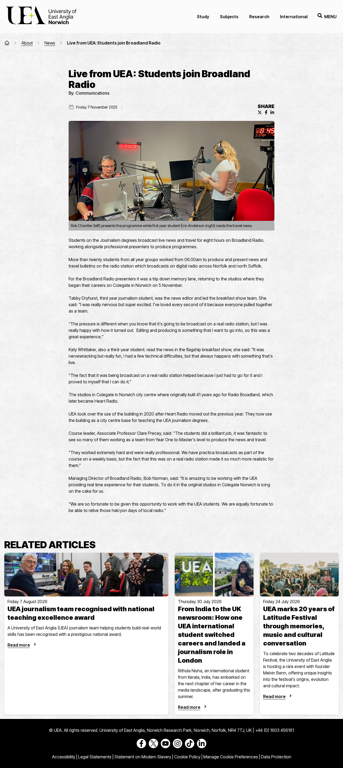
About (27, 43)
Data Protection (276, 756)
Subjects (229, 16)
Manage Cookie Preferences (230, 756)
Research (259, 16)
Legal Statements (94, 756)
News (49, 43)
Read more (19, 645)
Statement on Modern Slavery (142, 756)
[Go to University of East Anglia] (41, 16)
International (294, 16)
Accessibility (63, 756)
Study (203, 16)
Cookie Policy (187, 756)
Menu (330, 16)
